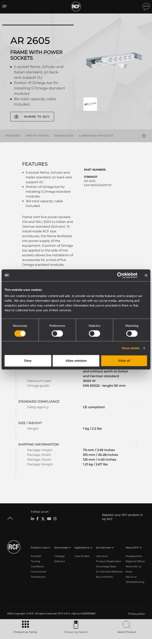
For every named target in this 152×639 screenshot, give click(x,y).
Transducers (38, 576)
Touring (35, 561)
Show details (131, 348)
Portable (36, 556)
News (129, 571)
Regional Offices (135, 561)
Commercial (38, 571)
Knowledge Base (106, 566)
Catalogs (59, 556)
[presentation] (77, 104)
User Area (102, 556)
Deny (27, 360)
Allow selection (76, 360)
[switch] (57, 333)
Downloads (64, 135)
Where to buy (36, 116)
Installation (37, 566)
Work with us (133, 566)
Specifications (37, 135)
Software (59, 561)
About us (131, 576)
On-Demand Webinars (109, 571)
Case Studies (81, 556)
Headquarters (134, 556)
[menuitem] (136, 614)
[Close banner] (146, 275)
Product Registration (108, 561)
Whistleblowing (135, 581)
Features (12, 135)
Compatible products (96, 135)
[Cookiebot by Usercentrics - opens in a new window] (120, 275)
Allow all (124, 360)
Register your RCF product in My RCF (122, 517)
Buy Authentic (104, 576)
